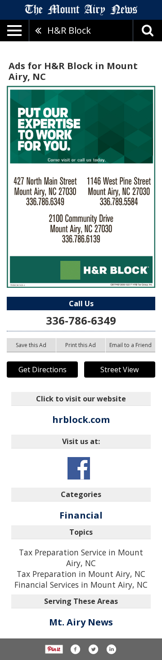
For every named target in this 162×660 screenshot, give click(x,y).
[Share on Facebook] (75, 649)
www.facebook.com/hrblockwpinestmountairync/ (79, 468)
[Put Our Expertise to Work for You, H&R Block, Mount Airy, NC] (81, 187)
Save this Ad (31, 345)
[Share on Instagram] (111, 649)
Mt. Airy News (81, 622)
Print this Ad (80, 345)
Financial (81, 515)
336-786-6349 (81, 320)
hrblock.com (81, 419)
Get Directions (42, 369)
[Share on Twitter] (93, 649)
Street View (119, 369)
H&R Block (69, 30)
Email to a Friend (130, 345)
